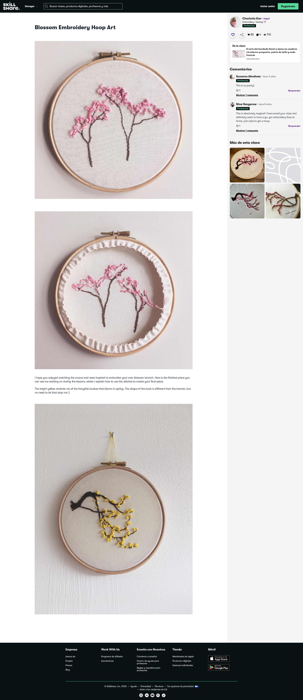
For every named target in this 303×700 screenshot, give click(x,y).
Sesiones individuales (182, 665)
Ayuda (134, 686)
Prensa (68, 665)
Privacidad (146, 686)
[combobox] (83, 6)
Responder (294, 90)
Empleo (69, 661)
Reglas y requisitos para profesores (148, 669)
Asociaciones (107, 661)
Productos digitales (181, 661)
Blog (67, 670)
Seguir (267, 18)
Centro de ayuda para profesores (148, 662)
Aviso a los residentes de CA (153, 689)
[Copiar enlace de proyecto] (242, 35)
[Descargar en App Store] (223, 658)
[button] (37, 6)
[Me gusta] (233, 35)
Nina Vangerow (246, 104)
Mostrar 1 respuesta (247, 95)
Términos (159, 686)
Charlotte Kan (251, 18)
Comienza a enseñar (147, 656)
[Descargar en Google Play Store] (223, 667)
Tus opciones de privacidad (180, 686)
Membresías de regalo (183, 656)
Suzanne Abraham (248, 76)
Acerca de (70, 656)
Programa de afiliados (112, 656)
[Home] (11, 6)
